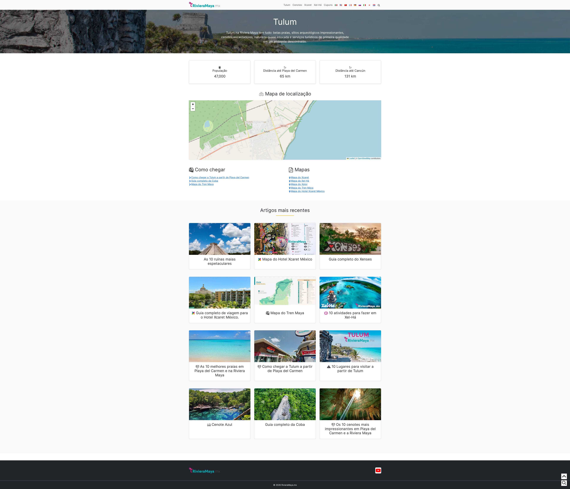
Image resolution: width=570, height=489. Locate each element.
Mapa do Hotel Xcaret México (287, 259)
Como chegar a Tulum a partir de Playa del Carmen (287, 368)
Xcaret (308, 4)
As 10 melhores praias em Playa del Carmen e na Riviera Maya (219, 370)
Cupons (328, 4)
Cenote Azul (222, 424)
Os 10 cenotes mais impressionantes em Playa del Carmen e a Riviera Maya (350, 428)
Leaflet (352, 158)
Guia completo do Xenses (350, 259)
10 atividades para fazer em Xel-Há (352, 315)
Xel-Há (318, 4)
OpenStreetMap (364, 158)
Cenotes (297, 4)
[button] (193, 104)
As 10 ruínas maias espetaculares (220, 261)
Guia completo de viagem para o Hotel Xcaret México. (222, 315)
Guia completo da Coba (285, 424)
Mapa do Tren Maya (287, 313)
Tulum (287, 4)
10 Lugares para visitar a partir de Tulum (352, 368)
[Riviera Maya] (204, 5)
